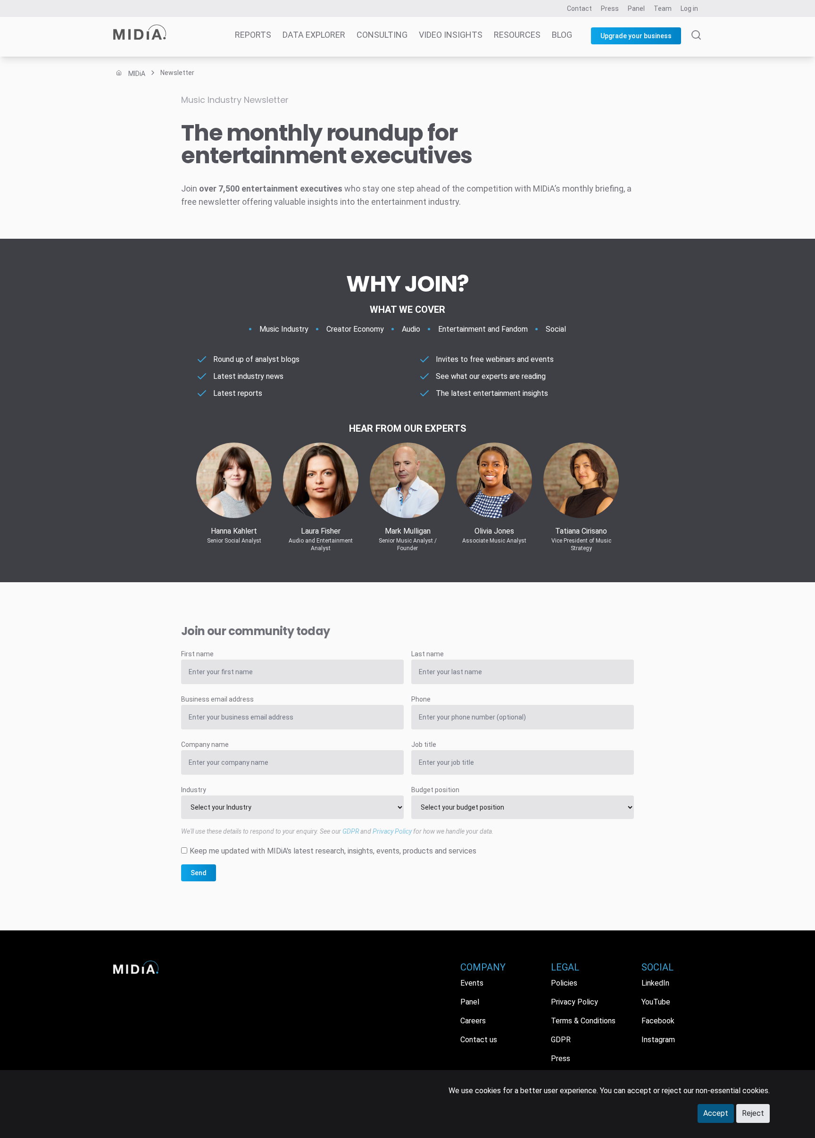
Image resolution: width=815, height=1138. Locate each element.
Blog (562, 35)
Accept (715, 1113)
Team (663, 8)
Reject (753, 1113)
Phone (421, 699)
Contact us (478, 1039)
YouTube (655, 1001)
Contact (579, 8)
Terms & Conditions (583, 1020)
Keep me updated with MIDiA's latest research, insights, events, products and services (333, 850)
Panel (636, 8)
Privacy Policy (392, 831)
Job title (423, 744)
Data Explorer (314, 35)
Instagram (658, 1039)
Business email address (217, 699)
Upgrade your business (636, 36)
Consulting (382, 35)
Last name (427, 654)
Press (610, 8)
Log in (689, 8)
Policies (564, 983)
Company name (205, 744)
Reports (253, 35)
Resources (517, 35)
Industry (193, 790)
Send (199, 873)
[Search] (696, 43)
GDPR (350, 831)
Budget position (435, 790)
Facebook (657, 1020)
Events (471, 983)
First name (197, 654)
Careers (473, 1020)
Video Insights (450, 35)
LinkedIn (655, 983)
